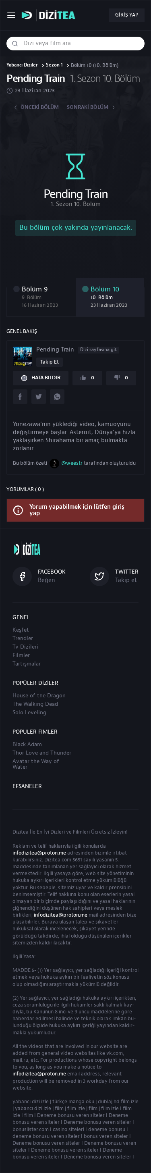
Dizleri (57, 832)
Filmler (21, 655)
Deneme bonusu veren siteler (71, 1115)
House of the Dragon (39, 695)
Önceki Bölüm (40, 107)
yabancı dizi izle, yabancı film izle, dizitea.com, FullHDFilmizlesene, (50, 15)
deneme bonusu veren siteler (46, 1136)
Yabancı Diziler (22, 65)
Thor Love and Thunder (41, 753)
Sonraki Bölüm (87, 107)
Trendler (22, 638)
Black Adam (27, 744)
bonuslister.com (30, 1129)
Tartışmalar (26, 664)
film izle (76, 1108)
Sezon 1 (54, 65)
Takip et (49, 362)
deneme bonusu (106, 1129)
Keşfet (20, 630)
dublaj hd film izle (118, 1101)
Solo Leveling (29, 712)
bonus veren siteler (106, 1136)
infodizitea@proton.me (39, 853)
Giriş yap (127, 15)
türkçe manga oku (73, 1101)
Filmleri (81, 832)
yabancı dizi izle (30, 1101)
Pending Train (76, 350)
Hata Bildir (45, 377)
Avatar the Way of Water (35, 764)
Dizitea (20, 832)
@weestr (72, 463)
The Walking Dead (35, 704)
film (59, 1108)
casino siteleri (68, 1129)
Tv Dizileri (25, 647)
